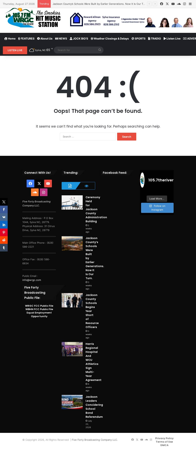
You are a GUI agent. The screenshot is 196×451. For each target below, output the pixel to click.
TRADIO (155, 38)
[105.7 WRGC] (32, 17)
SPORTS (139, 38)
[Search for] (100, 50)
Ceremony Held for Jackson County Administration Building (96, 209)
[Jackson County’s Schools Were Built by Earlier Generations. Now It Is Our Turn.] (72, 243)
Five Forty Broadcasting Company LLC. (95, 439)
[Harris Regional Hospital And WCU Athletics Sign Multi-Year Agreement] (72, 349)
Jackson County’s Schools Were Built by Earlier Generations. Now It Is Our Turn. (100, 3)
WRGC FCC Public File (39, 306)
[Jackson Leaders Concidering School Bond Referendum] (72, 402)
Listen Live (173, 38)
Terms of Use (164, 442)
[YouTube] (173, 4)
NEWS (62, 38)
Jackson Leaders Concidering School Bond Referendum (94, 407)
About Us (46, 38)
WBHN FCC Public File (39, 309)
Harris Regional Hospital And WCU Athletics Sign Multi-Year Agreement (93, 362)
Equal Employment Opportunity (39, 314)
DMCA (164, 445)
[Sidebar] (190, 4)
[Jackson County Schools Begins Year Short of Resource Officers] (72, 300)
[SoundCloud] (179, 4)
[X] (167, 4)
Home (11, 38)
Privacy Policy (164, 438)
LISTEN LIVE (15, 50)
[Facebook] (161, 4)
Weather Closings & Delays (111, 38)
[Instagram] (184, 4)
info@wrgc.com (31, 279)
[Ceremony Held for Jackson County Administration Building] (72, 202)
